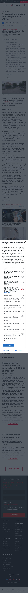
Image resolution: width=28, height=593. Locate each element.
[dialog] (14, 296)
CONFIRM (8, 345)
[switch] (22, 272)
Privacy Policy (22, 350)
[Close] (25, 242)
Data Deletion (6, 350)
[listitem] (14, 268)
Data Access (14, 350)
